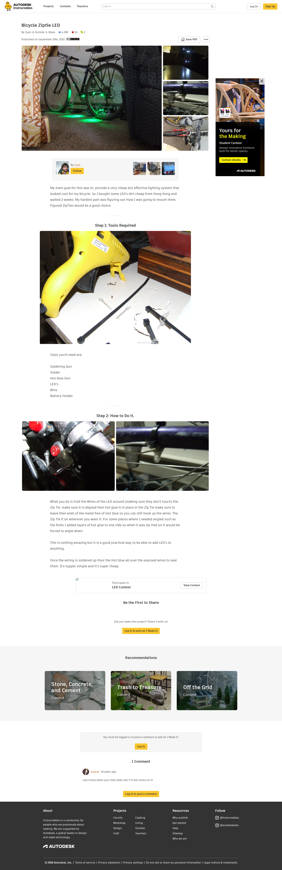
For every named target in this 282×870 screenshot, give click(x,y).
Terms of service (85, 862)
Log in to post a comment (141, 794)
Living (139, 823)
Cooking (140, 818)
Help (175, 828)
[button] (206, 39)
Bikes (51, 32)
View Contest (192, 585)
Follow (77, 171)
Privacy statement (109, 862)
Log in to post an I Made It (141, 631)
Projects (48, 6)
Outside (40, 32)
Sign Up (270, 6)
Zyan (28, 32)
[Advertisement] (240, 127)
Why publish (180, 818)
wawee (95, 771)
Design (117, 828)
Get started (179, 823)
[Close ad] (262, 81)
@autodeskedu (229, 825)
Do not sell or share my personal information (173, 862)
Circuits (118, 818)
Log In (254, 6)
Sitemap (177, 833)
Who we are (179, 838)
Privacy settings (133, 862)
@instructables (229, 818)
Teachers (82, 6)
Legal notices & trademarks (220, 862)
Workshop (119, 823)
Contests (65, 6)
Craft (116, 833)
